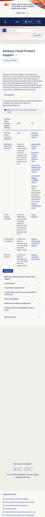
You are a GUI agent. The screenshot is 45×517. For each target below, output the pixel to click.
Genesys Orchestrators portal (36, 206)
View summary (11, 60)
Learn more (20, 13)
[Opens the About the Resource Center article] (39, 22)
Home (4, 30)
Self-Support (35, 135)
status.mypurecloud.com (11, 105)
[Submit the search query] (10, 30)
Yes (18, 469)
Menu (17, 22)
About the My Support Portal (36, 146)
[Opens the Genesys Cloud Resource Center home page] (5, 22)
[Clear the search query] (34, 30)
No (29, 469)
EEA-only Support (35, 257)
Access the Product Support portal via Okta (35, 157)
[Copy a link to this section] (16, 55)
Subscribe (37, 35)
